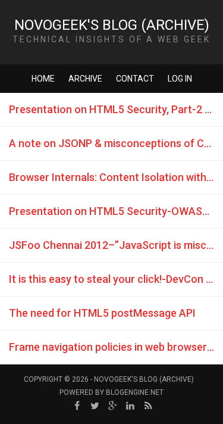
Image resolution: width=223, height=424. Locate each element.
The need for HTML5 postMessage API (102, 313)
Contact (135, 78)
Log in (180, 78)
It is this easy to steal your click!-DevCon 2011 (116, 279)
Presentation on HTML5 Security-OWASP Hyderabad (116, 211)
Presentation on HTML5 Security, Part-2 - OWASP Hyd (116, 109)
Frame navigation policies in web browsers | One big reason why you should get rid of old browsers (116, 347)
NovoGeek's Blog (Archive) (111, 25)
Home (43, 78)
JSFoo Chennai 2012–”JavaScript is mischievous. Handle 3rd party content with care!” (116, 245)
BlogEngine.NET (135, 392)
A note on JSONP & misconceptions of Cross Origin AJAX (116, 143)
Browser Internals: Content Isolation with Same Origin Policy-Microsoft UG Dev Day (116, 177)
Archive (85, 78)
